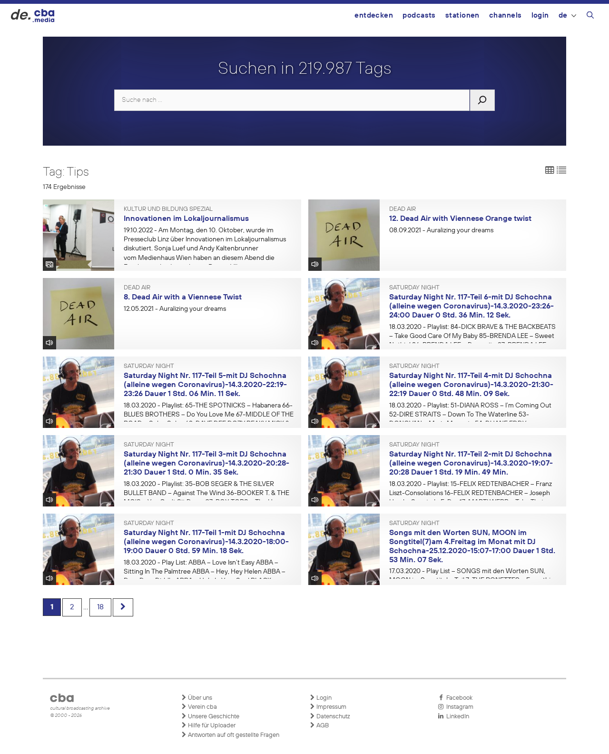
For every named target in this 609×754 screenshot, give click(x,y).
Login (540, 15)
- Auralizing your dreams (441, 230)
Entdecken (373, 15)
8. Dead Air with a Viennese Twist (183, 297)
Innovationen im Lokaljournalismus (186, 219)
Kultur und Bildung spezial (168, 209)
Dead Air (402, 209)
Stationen (462, 15)
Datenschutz (332, 717)
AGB (322, 726)
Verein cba (202, 707)
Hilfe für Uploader (211, 726)
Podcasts (419, 15)
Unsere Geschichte (213, 717)
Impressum (330, 707)
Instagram (458, 707)
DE (563, 15)
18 (100, 607)
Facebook (457, 698)
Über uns (199, 698)
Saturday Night (414, 288)
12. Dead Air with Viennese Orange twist (460, 219)
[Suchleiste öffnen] (590, 17)
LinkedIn (456, 717)
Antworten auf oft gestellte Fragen (233, 735)
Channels (505, 15)
